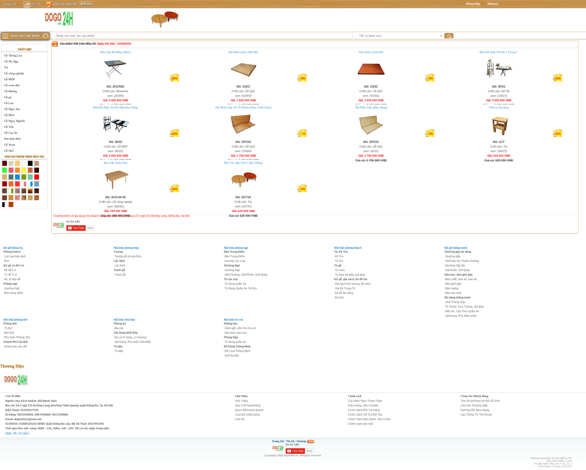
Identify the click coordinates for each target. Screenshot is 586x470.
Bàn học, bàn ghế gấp (458, 274)
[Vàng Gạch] (11, 184)
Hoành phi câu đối (15, 346)
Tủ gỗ (337, 265)
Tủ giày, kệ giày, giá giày (350, 274)
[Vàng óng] (17, 163)
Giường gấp (452, 256)
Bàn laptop (452, 288)
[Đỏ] (36, 177)
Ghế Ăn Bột (232, 355)
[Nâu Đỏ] (17, 184)
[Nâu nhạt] (30, 170)
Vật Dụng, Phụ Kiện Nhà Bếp (132, 342)
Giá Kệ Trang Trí (345, 288)
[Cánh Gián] (36, 197)
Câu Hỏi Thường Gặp (474, 405)
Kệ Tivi (339, 256)
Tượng (118, 251)
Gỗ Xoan (9, 144)
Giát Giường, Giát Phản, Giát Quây (246, 274)
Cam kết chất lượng (247, 414)
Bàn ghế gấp (453, 283)
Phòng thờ (10, 323)
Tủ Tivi (339, 261)
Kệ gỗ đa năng (344, 293)
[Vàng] (24, 170)
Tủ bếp (118, 346)
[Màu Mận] (4, 184)
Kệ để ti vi (10, 270)
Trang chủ (278, 441)
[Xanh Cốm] (4, 170)
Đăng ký (493, 3)
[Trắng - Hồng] (24, 184)
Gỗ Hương (10, 91)
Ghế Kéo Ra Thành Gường (462, 261)
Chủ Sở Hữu (12, 396)
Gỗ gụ (8, 97)
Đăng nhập (473, 3)
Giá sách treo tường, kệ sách (353, 283)
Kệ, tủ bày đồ (12, 279)
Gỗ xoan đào (12, 85)
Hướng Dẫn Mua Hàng (475, 410)
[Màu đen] (30, 163)
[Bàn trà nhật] (164, 19)
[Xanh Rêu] (24, 177)
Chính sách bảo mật (360, 423)
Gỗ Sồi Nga (11, 61)
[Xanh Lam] (17, 177)
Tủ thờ (8, 328)
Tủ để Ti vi (10, 274)
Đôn (6, 261)
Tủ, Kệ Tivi (341, 251)
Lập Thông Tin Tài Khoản (476, 414)
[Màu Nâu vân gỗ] (36, 163)
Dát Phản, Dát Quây (457, 270)
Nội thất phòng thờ (15, 319)
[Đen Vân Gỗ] (36, 191)
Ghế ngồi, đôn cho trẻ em (240, 328)
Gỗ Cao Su (10, 132)
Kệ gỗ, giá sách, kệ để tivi (350, 279)
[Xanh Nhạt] (36, 184)
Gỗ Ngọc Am (12, 109)
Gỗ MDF (9, 79)
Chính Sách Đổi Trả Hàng (364, 410)
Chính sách (354, 396)
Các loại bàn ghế (14, 256)
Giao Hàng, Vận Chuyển (363, 405)
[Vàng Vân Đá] (24, 197)
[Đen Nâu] (4, 191)
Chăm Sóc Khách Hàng (474, 396)
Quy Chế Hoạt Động (247, 405)
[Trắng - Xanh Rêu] (11, 191)
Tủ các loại (231, 279)
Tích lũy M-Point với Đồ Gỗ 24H (480, 401)
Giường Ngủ (12, 288)
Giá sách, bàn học (236, 332)
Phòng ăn (120, 323)
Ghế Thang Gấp (455, 302)
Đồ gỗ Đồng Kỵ (13, 248)
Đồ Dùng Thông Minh (237, 346)
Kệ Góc (339, 297)
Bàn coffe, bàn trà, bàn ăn (461, 279)
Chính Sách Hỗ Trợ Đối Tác (365, 414)
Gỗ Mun (9, 115)
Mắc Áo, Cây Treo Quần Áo (462, 311)
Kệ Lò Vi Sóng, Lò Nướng (130, 337)
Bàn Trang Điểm (234, 251)
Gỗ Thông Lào (13, 55)
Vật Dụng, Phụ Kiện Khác (461, 315)
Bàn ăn (118, 328)
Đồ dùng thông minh (457, 297)
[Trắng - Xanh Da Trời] (30, 184)
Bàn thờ (9, 332)
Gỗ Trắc (9, 127)
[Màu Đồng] (11, 197)
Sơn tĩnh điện (12, 138)
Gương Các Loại (235, 261)
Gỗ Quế (9, 150)
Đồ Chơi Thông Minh (238, 351)
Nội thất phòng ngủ (236, 248)
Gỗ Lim (9, 103)
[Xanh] (11, 177)
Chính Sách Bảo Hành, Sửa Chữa (369, 419)
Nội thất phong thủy (126, 248)
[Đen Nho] (36, 170)
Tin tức (290, 441)
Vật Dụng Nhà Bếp (126, 332)
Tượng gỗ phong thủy (127, 256)
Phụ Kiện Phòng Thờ (17, 337)
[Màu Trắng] (24, 163)
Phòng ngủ (10, 283)
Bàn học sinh (453, 293)
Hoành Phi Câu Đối (15, 342)
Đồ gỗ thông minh (456, 248)
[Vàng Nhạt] (30, 197)
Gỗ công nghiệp (14, 73)
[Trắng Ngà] (11, 163)
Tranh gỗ (119, 270)
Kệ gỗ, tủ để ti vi (13, 265)
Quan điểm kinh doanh (249, 410)
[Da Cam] (17, 170)
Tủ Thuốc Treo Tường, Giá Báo (464, 306)
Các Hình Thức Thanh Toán (365, 401)
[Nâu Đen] (17, 191)
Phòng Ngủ (231, 337)
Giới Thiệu (241, 396)
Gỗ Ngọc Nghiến (14, 121)
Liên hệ (239, 419)
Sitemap (301, 441)
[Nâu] (4, 197)
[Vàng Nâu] (4, 177)
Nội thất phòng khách (348, 248)
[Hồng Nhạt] (11, 170)
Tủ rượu (340, 270)
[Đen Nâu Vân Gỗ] (24, 191)
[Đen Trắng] (4, 204)
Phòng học (231, 323)
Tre (6, 67)
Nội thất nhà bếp (124, 319)
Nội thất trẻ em (233, 319)
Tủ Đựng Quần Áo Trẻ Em (241, 288)
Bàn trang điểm (13, 293)
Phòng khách (11, 251)
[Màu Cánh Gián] (4, 163)
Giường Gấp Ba (455, 265)
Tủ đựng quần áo (235, 283)
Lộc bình (119, 261)
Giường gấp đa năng (458, 251)
